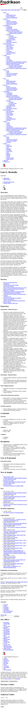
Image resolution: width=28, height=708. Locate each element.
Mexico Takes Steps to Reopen (10, 537)
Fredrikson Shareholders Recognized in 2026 (14, 497)
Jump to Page (4, 614)
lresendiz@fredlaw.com (8, 182)
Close (2, 706)
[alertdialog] (14, 695)
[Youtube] (4, 166)
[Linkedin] (4, 164)
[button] (4, 189)
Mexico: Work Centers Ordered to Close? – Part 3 (14, 542)
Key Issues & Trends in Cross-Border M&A (13, 512)
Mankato (8, 155)
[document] (14, 695)
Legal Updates (9, 48)
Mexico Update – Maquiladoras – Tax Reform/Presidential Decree (12, 567)
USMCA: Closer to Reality (9, 557)
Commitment (6, 25)
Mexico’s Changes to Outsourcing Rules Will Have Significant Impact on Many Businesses (15, 524)
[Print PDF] (4, 186)
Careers (5, 55)
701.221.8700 (6, 629)
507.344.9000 (6, 642)
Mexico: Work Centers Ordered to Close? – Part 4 (14, 540)
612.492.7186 (6, 183)
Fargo (7, 152)
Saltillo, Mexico (9, 159)
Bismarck (8, 148)
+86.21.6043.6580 (7, 647)
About (4, 69)
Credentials (6, 608)
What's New (9, 46)
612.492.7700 (6, 644)
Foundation (8, 41)
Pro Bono (8, 34)
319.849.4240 (6, 634)
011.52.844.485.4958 (8, 649)
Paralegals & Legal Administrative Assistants (16, 61)
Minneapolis (9, 146)
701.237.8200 (6, 636)
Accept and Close (13, 681)
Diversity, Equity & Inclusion (13, 30)
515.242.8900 (6, 626)
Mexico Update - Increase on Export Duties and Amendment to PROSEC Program (14, 560)
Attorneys (8, 59)
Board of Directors (10, 16)
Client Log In (6, 161)
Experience (6, 607)
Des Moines (9, 150)
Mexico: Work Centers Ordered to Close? (12, 548)
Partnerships (12, 38)
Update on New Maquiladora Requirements (13, 563)
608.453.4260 (6, 639)
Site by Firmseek (7, 669)
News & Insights (7, 43)
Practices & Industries (11, 21)
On (3, 697)
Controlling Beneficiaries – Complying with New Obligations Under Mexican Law (14, 520)
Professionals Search (11, 15)
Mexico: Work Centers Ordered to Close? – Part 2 (14, 545)
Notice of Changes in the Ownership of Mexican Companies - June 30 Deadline (14, 532)
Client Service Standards (11, 22)
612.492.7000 (6, 623)
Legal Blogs (9, 51)
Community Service (10, 39)
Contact (5, 143)
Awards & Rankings (11, 52)
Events (7, 50)
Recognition (6, 609)
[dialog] (14, 677)
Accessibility (6, 667)
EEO (4, 668)
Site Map (5, 662)
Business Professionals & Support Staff (15, 63)
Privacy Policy (8, 678)
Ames (7, 147)
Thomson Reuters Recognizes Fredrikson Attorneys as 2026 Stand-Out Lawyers (15, 493)
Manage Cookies (4, 681)
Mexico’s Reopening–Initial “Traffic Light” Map (14, 535)
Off (6, 697)
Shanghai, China (10, 157)
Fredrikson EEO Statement (15, 33)
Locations (8, 76)
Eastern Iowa (9, 151)
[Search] (21, 9)
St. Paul (8, 156)
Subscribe (8, 54)
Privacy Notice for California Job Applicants (16, 68)
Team (4, 12)
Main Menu (17, 9)
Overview (5, 604)
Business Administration (11, 17)
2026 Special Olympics (11, 42)
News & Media (9, 47)
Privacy (5, 664)
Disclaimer (5, 663)
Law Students (9, 60)
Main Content (11, 9)
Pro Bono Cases (13, 37)
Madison (8, 154)
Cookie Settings (4, 9)
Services (5, 19)
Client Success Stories (11, 24)
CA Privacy (6, 665)
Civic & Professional (8, 611)
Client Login (6, 660)
